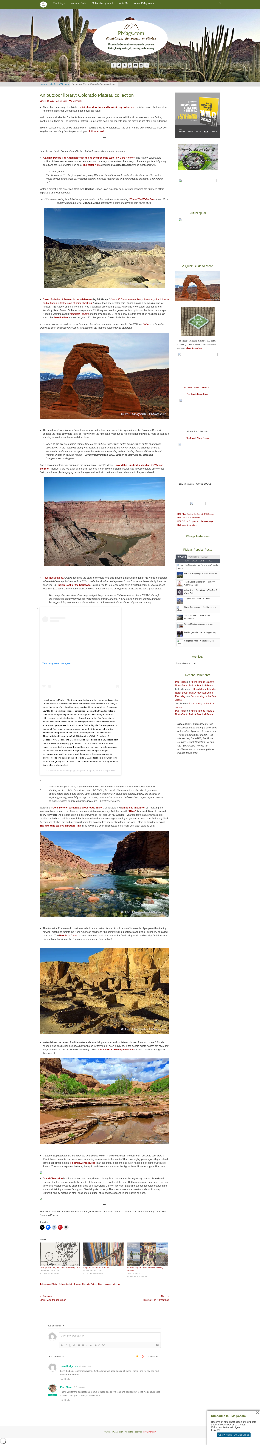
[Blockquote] (87, 1345)
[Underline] (70, 1345)
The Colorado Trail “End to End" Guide (201, 565)
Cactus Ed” (116, 299)
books (78, 1284)
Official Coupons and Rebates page (195, 521)
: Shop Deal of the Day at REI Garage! (195, 514)
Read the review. (194, 348)
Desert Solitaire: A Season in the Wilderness (68, 299)
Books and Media (59, 84)
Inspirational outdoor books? (96, 1267)
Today (186, 561)
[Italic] (66, 1345)
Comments (193, 557)
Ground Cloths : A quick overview (198, 624)
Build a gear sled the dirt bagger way (200, 632)
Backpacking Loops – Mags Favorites (200, 573)
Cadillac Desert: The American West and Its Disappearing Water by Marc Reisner (89, 157)
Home (43, 84)
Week (194, 561)
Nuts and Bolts (78, 3)
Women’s (188, 387)
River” (132, 811)
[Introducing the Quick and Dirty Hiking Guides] (147, 1254)
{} (99, 1345)
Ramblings (59, 3)
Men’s (197, 387)
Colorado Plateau (89, 1284)
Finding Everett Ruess (83, 1163)
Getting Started (65, 1284)
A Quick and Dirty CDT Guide (197, 599)
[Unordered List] (83, 1345)
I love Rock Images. (53, 577)
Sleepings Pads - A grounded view (199, 641)
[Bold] (62, 1345)
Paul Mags (62, 101)
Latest (204, 557)
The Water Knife (92, 165)
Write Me (123, 3)
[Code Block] (91, 1345)
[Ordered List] (79, 1345)
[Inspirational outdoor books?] (103, 1254)
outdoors (108, 1284)
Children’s (205, 387)
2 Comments (76, 101)
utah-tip (116, 1284)
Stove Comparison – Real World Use (200, 607)
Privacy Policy (149, 1432)
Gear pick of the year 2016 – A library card (60, 1267)
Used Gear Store (187, 525)
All (210, 561)
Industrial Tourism (79, 314)
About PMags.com (144, 3)
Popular (181, 557)
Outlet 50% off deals (188, 518)
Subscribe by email (102, 3)
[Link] (95, 1345)
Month (203, 561)
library (100, 1284)
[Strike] (74, 1345)
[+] (103, 1345)
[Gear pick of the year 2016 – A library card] (60, 1254)
